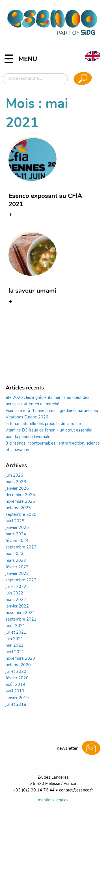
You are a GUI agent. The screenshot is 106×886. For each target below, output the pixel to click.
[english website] (92, 56)
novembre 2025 (20, 502)
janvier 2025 (17, 528)
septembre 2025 (21, 515)
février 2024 (17, 541)
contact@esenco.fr (76, 790)
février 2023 (17, 567)
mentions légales (53, 800)
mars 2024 (16, 534)
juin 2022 (14, 593)
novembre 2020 (20, 659)
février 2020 (17, 678)
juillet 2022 (16, 587)
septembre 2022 (21, 580)
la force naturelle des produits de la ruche (43, 424)
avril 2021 (15, 652)
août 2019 (15, 685)
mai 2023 (14, 554)
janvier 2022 (17, 606)
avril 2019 (15, 691)
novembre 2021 (20, 613)
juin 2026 (14, 476)
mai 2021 (14, 646)
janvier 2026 (17, 489)
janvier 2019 (17, 698)
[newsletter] (91, 748)
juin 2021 (14, 639)
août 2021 (15, 626)
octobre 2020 (18, 665)
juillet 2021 (16, 633)
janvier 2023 (17, 574)
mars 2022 (16, 600)
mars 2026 (16, 482)
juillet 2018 (16, 705)
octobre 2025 (18, 508)
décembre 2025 (20, 495)
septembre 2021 (21, 619)
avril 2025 (15, 521)
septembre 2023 (21, 547)
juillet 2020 (16, 672)
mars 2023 (16, 561)
